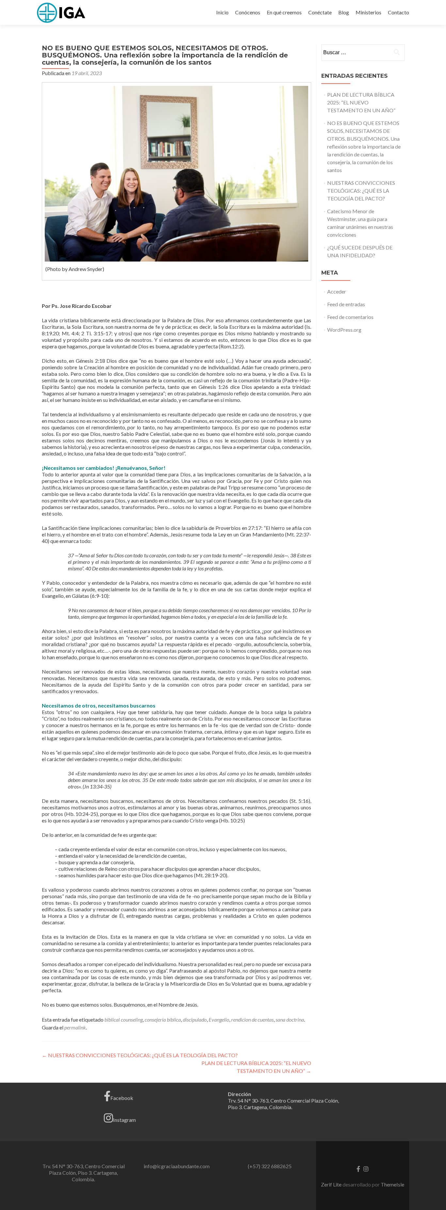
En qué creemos (284, 12)
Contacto (398, 12)
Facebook (121, 1098)
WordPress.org (344, 329)
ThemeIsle (392, 1184)
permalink (75, 1027)
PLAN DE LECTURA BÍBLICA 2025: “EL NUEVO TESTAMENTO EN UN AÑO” (361, 102)
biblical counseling (123, 1019)
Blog (343, 12)
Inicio (222, 12)
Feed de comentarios (350, 317)
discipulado (195, 1019)
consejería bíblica (163, 1019)
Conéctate (320, 12)
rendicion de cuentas (252, 1019)
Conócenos (247, 12)
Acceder (336, 291)
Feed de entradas (346, 304)
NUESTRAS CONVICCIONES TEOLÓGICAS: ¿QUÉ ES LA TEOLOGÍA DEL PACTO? (140, 1055)
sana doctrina (290, 1019)
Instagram (124, 1120)
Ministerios (368, 12)
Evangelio (219, 1019)
